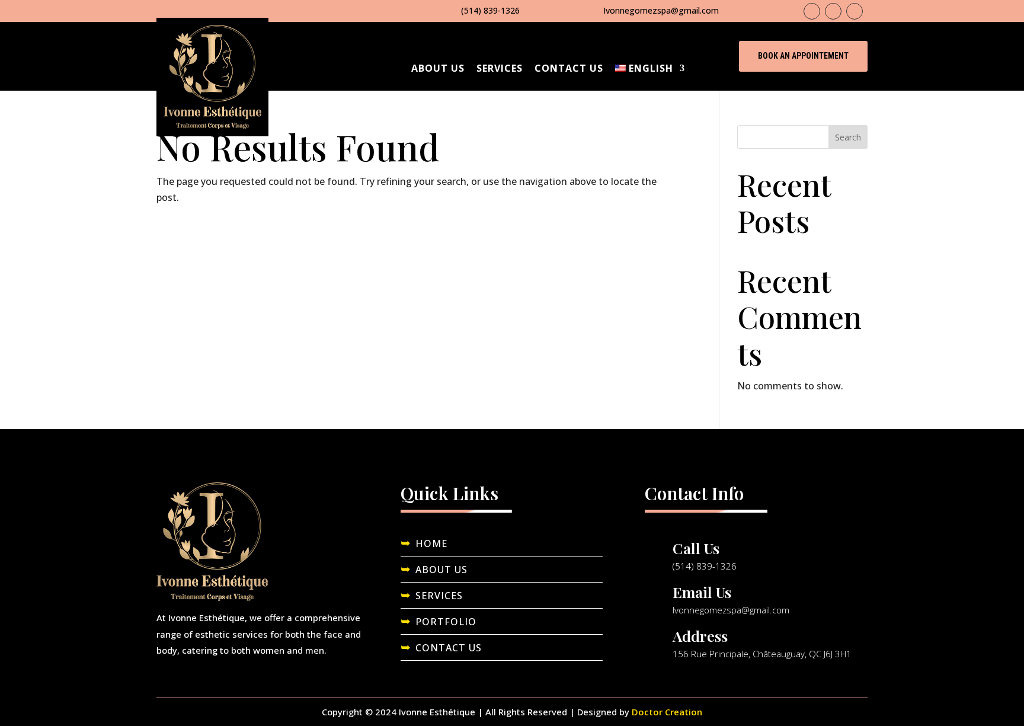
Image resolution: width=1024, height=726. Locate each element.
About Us (438, 68)
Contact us (569, 68)
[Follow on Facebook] (812, 11)
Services (499, 68)
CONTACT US (448, 647)
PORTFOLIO (445, 621)
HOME (431, 543)
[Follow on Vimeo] (854, 11)
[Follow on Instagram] (833, 11)
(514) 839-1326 (490, 10)
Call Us (696, 548)
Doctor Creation (667, 712)
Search (848, 137)
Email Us (702, 592)
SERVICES (439, 595)
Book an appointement (803, 55)
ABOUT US (441, 569)
